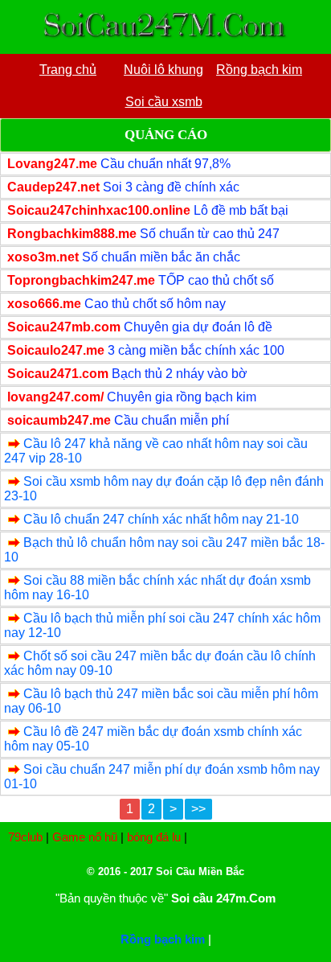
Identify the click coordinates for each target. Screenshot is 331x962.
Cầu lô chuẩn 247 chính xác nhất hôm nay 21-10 (161, 519)
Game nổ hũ (84, 837)
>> (198, 809)
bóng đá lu (154, 837)
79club (25, 837)
